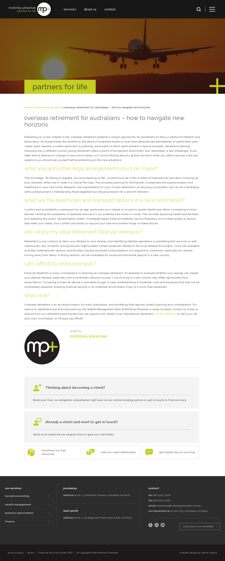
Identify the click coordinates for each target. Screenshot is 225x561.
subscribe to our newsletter (198, 526)
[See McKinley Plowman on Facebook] (150, 526)
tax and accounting (17, 496)
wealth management (18, 504)
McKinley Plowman (88, 336)
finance (9, 521)
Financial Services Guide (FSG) (55, 552)
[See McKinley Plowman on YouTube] (163, 526)
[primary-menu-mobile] (212, 9)
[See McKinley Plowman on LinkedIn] (157, 526)
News (56, 107)
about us (90, 9)
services (70, 9)
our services (13, 488)
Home (28, 107)
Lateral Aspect (209, 552)
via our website (165, 313)
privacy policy (15, 552)
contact (110, 9)
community (42, 107)
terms (31, 552)
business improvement (19, 513)
